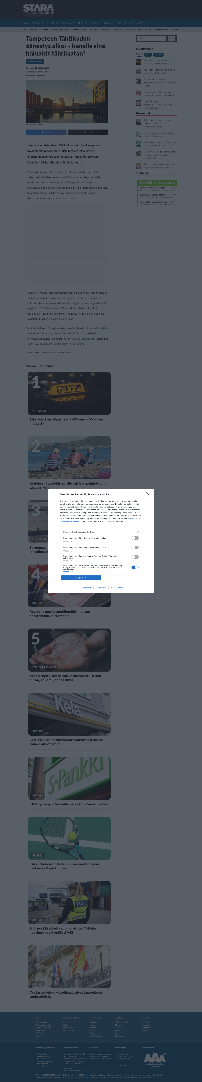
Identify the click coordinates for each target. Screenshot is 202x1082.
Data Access (101, 587)
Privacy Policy (117, 587)
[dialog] (101, 541)
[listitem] (101, 531)
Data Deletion (85, 587)
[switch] (135, 538)
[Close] (148, 494)
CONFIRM (81, 578)
